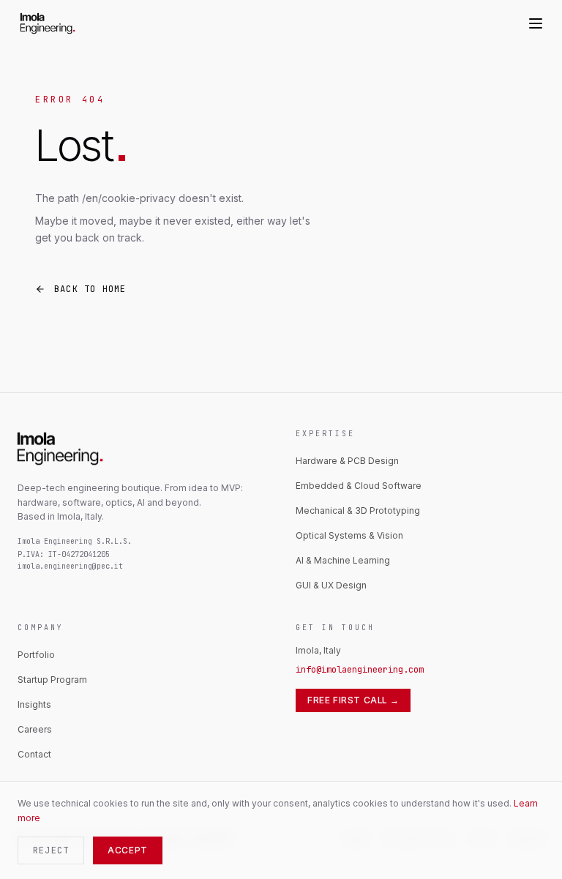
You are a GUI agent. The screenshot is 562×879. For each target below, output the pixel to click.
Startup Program (52, 679)
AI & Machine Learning (343, 560)
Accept (128, 850)
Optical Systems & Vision (349, 535)
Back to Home (90, 289)
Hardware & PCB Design (347, 460)
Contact (34, 754)
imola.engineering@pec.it (70, 566)
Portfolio (36, 654)
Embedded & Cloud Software (359, 485)
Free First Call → (353, 700)
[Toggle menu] (535, 23)
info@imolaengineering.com (360, 670)
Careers (35, 729)
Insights (34, 704)
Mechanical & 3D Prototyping (358, 510)
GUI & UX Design (331, 585)
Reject (51, 850)
